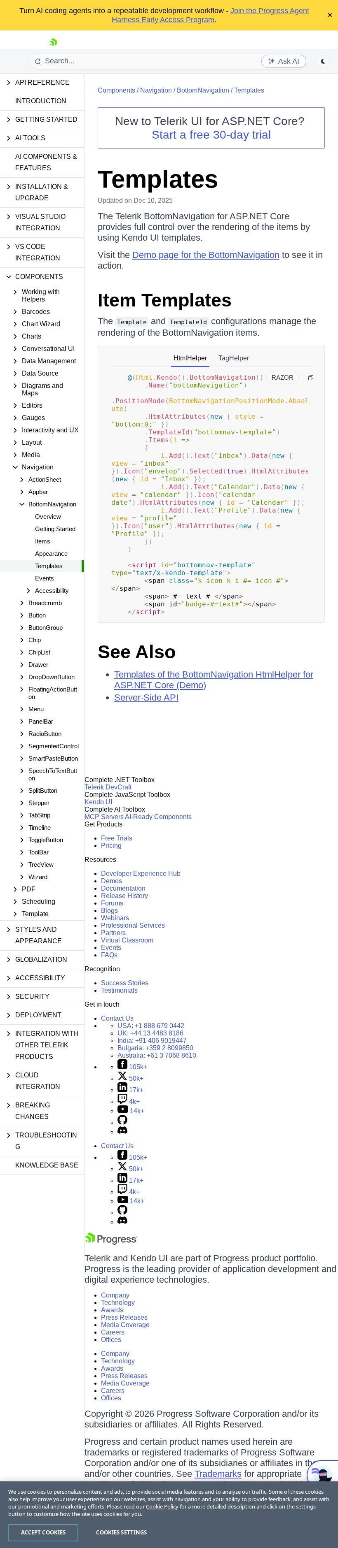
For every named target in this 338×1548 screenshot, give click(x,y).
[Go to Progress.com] (111, 1242)
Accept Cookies (43, 1532)
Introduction (40, 100)
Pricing (111, 845)
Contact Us (117, 1018)
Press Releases (124, 1317)
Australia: (156, 1055)
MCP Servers (104, 816)
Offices (111, 1339)
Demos (111, 880)
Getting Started (55, 528)
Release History (124, 895)
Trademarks (218, 1474)
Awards (112, 1310)
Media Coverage (125, 1324)
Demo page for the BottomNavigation (205, 255)
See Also (137, 651)
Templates (49, 565)
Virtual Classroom (127, 940)
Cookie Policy (162, 1506)
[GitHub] (122, 1122)
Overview (48, 516)
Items (42, 541)
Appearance (51, 553)
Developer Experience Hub (141, 873)
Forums (112, 903)
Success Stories (124, 982)
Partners (113, 932)
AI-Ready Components (158, 816)
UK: (150, 1033)
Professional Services (133, 925)
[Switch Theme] (323, 61)
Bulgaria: (155, 1047)
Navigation (156, 90)
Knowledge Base (46, 1165)
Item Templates (165, 300)
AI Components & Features (46, 162)
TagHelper (233, 358)
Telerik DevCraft (107, 787)
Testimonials (119, 990)
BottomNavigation (203, 90)
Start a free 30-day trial (211, 134)
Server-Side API (146, 697)
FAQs (109, 955)
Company (115, 1295)
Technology (118, 1302)
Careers (112, 1332)
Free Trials (116, 838)
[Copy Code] (310, 377)
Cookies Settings (121, 1532)
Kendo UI (98, 801)
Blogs (109, 910)
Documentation (123, 888)
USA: (150, 1025)
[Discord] (122, 1131)
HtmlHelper (190, 358)
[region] (169, 1514)
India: (152, 1040)
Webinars (115, 917)
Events (44, 578)
